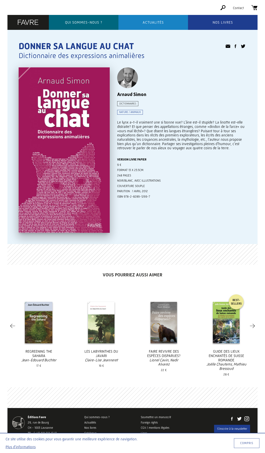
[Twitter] (239, 419)
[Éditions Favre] (28, 22)
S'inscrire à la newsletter (232, 428)
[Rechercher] (222, 9)
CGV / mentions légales (155, 427)
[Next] (252, 326)
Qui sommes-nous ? (83, 22)
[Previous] (12, 326)
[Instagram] (246, 419)
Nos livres (223, 22)
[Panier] (254, 9)
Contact (238, 8)
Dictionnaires (127, 103)
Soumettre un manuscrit (156, 417)
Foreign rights (149, 422)
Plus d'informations (21, 447)
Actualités (153, 22)
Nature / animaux (130, 112)
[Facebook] (232, 419)
